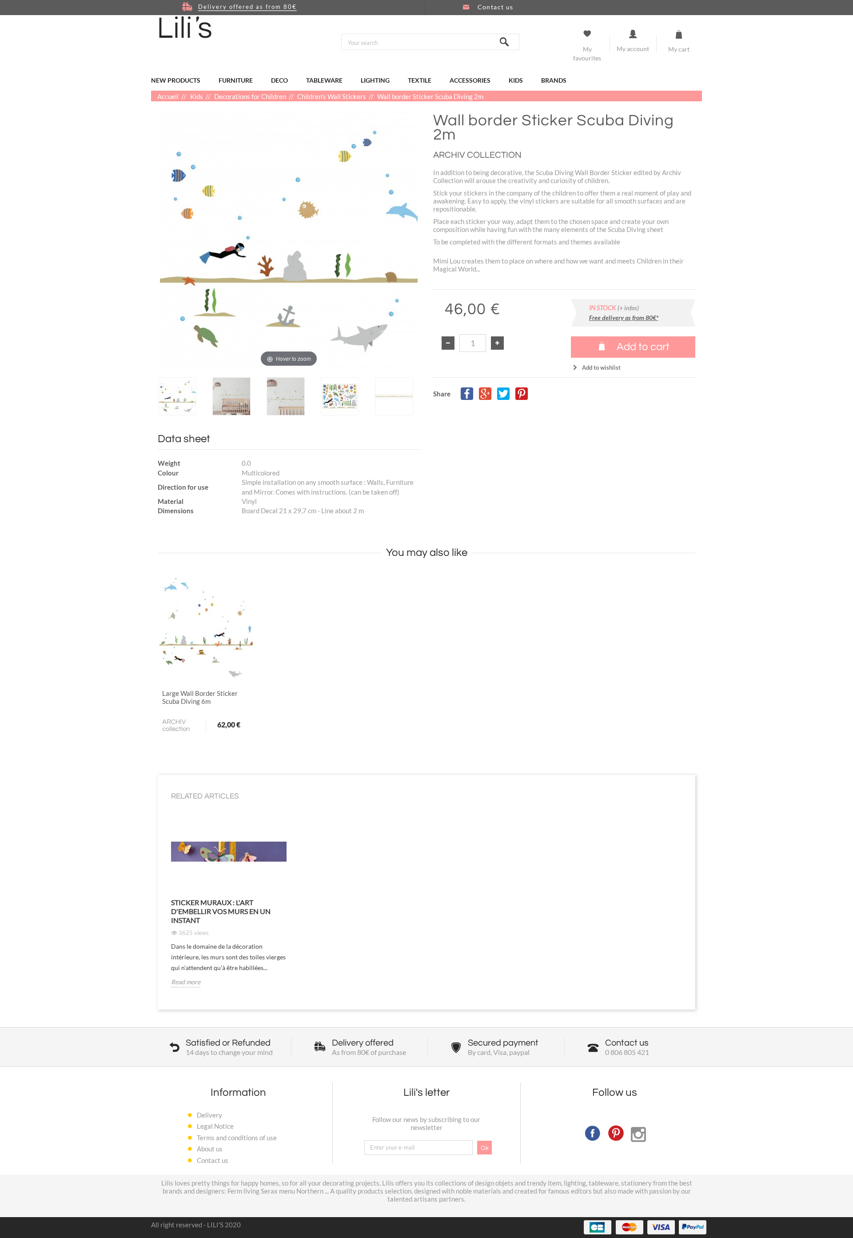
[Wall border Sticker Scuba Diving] (206, 626)
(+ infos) (628, 307)
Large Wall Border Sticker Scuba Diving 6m (200, 697)
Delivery (209, 1115)
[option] (183, 396)
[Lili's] (185, 27)
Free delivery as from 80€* (623, 317)
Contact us (212, 1160)
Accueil (168, 96)
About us (210, 1149)
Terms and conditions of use (237, 1138)
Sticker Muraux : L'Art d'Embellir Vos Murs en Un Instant (221, 911)
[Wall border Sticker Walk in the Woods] (177, 395)
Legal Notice (215, 1126)
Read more (185, 982)
